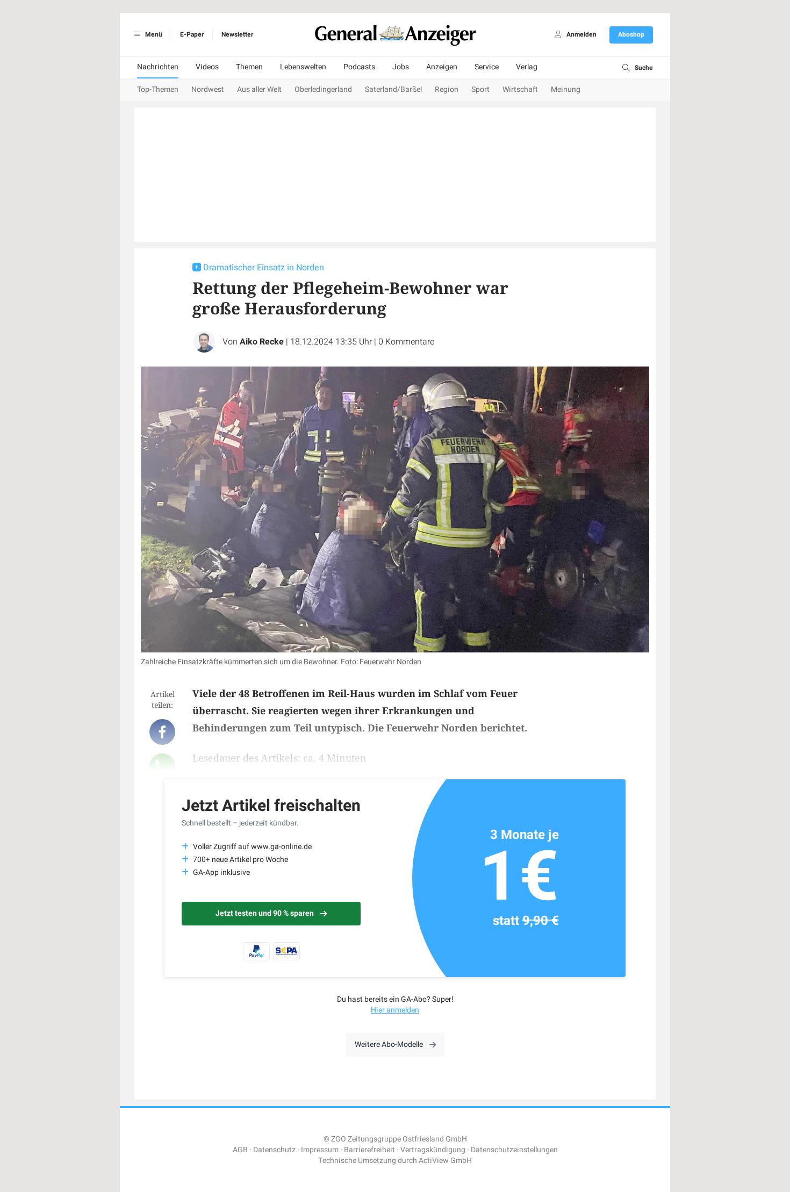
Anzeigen (441, 67)
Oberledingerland (323, 89)
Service (487, 67)
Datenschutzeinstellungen (514, 1149)
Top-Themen (157, 89)
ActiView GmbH (445, 1160)
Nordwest (207, 89)
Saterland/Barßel (393, 89)
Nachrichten (157, 67)
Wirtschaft (520, 89)
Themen (249, 67)
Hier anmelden (395, 1010)
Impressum (320, 1149)
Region (446, 89)
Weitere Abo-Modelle (389, 1044)
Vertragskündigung (432, 1149)
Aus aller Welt (259, 89)
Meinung (565, 89)
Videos (207, 67)
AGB (240, 1149)
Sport (480, 89)
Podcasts (359, 67)
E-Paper (192, 34)
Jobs (400, 67)
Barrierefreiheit (369, 1149)
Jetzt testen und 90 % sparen (265, 913)
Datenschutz (274, 1149)
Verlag (526, 67)
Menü (152, 34)
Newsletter (237, 34)
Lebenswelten (303, 67)
